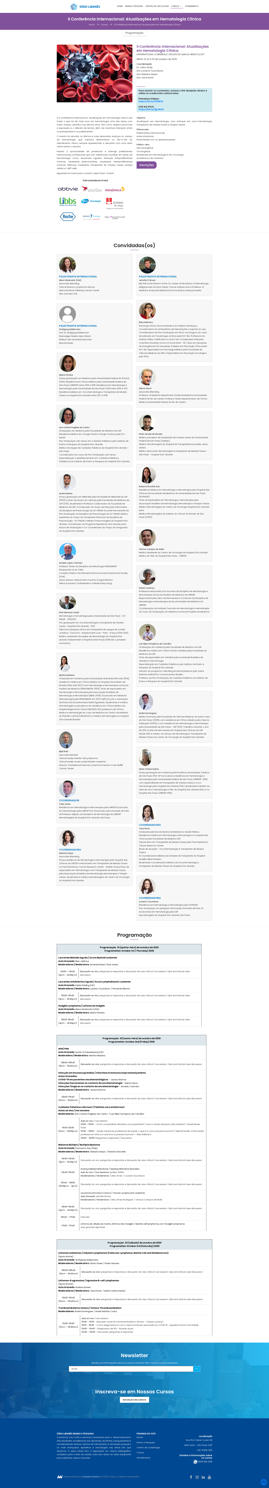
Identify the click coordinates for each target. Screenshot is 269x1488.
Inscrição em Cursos (134, 1399)
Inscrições (147, 165)
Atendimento (192, 6)
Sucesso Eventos (91, 1476)
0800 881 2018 (205, 1461)
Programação (134, 33)
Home (120, 6)
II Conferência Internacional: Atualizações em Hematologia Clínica (147, 24)
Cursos (175, 6)
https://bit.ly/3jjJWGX (151, 109)
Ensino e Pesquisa (134, 6)
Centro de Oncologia (157, 6)
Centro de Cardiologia (148, 1447)
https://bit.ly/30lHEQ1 (151, 101)
